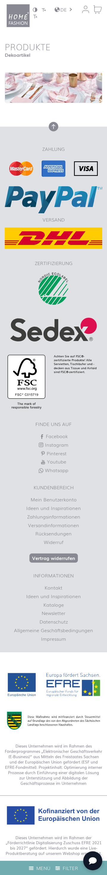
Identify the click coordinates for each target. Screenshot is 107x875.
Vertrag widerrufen (53, 557)
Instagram (55, 444)
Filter (69, 867)
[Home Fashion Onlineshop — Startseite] (18, 16)
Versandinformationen (53, 525)
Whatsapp (55, 470)
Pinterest (56, 453)
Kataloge (53, 604)
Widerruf (53, 541)
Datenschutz (54, 621)
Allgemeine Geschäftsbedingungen (53, 630)
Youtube (55, 461)
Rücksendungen (53, 533)
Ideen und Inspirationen (53, 507)
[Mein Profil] (85, 9)
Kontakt (53, 587)
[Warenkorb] (97, 9)
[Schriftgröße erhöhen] (35, 16)
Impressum (53, 638)
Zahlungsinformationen (53, 516)
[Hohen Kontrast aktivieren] (35, 9)
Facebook (56, 436)
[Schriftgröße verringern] (43, 9)
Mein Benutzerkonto (54, 499)
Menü (43, 867)
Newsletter (53, 612)
